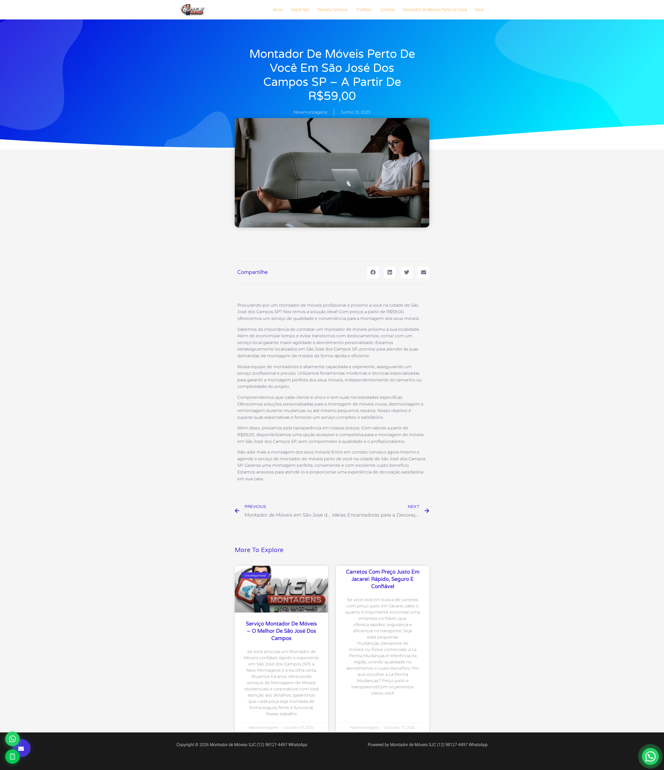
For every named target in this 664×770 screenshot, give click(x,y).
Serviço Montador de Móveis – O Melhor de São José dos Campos (281, 631)
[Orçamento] (12, 756)
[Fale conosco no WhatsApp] (650, 756)
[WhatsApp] (12, 739)
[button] (373, 272)
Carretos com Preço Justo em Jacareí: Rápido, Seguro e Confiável (382, 579)
